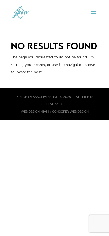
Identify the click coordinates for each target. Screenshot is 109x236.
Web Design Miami (35, 112)
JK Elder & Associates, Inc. (37, 97)
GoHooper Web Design (70, 112)
